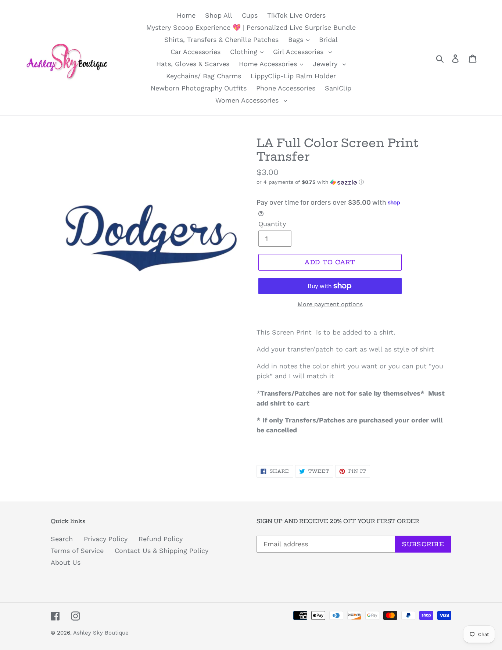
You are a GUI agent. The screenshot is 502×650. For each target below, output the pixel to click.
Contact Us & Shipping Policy (161, 550)
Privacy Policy (106, 539)
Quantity (272, 224)
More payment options (330, 304)
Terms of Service (77, 550)
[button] (354, 182)
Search (62, 539)
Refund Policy (161, 539)
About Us (65, 562)
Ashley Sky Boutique (101, 632)
